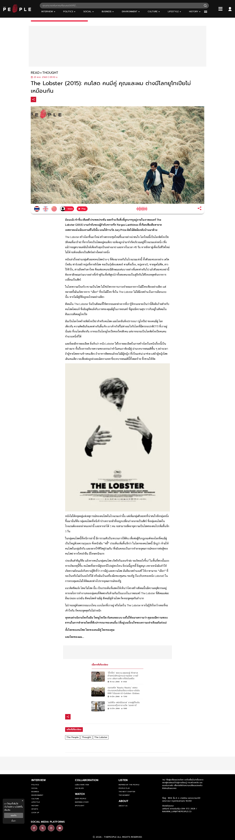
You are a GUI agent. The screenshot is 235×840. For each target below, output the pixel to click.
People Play (124, 788)
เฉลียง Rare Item (82, 784)
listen (123, 780)
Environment (37, 795)
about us (123, 806)
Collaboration (86, 780)
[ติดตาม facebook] (34, 828)
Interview (38, 780)
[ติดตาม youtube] (59, 828)
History (35, 805)
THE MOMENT (124, 795)
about (123, 801)
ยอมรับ (13, 815)
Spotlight (79, 805)
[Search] (205, 5)
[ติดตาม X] (42, 828)
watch (80, 794)
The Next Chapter (127, 791)
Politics (35, 784)
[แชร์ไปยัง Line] (51, 99)
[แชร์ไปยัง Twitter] (45, 99)
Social (34, 788)
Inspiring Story (82, 802)
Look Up (35, 812)
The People (72, 737)
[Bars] (220, 8)
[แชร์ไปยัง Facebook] (39, 99)
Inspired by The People (129, 784)
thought (50, 73)
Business (35, 791)
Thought (86, 737)
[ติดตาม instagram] (51, 828)
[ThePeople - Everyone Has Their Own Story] (17, 11)
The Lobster (100, 737)
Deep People (80, 798)
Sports (34, 809)
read (35, 73)
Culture (35, 798)
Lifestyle (35, 802)
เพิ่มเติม (7, 810)
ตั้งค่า (13, 821)
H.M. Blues (79, 788)
